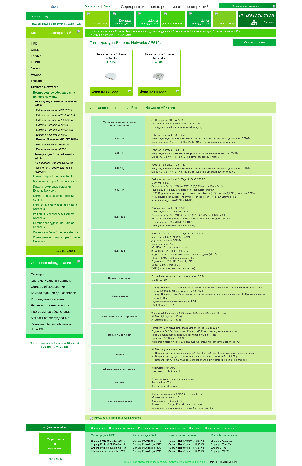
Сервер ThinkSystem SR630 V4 (186, 440)
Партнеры (195, 428)
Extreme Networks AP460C (52, 134)
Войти (107, 6)
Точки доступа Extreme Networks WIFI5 (54, 156)
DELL (35, 49)
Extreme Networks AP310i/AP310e (56, 115)
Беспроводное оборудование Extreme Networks (54, 94)
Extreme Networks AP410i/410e (54, 129)
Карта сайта (55, 458)
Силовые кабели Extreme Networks (55, 232)
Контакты (268, 22)
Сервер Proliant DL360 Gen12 (108, 444)
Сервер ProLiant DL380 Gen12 (108, 447)
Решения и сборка (148, 428)
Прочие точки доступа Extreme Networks (53, 169)
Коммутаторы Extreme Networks (53, 176)
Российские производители (123, 21)
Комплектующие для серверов (53, 292)
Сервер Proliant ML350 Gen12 (108, 440)
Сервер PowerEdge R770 (147, 451)
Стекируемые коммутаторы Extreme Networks (56, 239)
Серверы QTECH (221, 451)
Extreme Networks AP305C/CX (54, 110)
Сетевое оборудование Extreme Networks (53, 225)
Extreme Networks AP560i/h (52, 144)
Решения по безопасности (50, 305)
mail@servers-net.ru (53, 427)
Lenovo (36, 55)
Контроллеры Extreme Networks (54, 162)
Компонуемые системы (47, 299)
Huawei (36, 74)
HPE (34, 43)
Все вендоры (65, 250)
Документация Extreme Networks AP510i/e (117, 417)
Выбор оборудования (200, 21)
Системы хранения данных (51, 280)
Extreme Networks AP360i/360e (54, 120)
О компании (100, 23)
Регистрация (92, 6)
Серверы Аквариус (221, 440)
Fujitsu (35, 62)
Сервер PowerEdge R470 (147, 440)
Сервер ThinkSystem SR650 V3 (186, 451)
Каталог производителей (51, 32)
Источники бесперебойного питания (51, 326)
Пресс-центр (212, 428)
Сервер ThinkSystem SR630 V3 (186, 444)
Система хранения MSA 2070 (108, 451)
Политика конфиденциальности (223, 461)
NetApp (36, 68)
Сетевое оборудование (48, 286)
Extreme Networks (44, 87)
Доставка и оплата (172, 23)
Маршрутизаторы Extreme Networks (56, 181)
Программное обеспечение (50, 311)
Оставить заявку (254, 42)
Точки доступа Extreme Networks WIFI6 (56, 103)
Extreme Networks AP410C (52, 125)
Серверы (37, 274)
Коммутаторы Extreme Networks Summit (53, 198)
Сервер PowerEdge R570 (147, 444)
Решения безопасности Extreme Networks (53, 216)
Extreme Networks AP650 (51, 149)
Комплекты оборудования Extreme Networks (55, 207)
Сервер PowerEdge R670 (147, 447)
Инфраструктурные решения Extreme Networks (52, 188)
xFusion (36, 80)
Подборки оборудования (149, 21)
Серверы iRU (218, 447)
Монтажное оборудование (50, 317)
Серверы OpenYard (222, 444)
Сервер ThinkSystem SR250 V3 (186, 447)
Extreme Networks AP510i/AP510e (57, 139)
